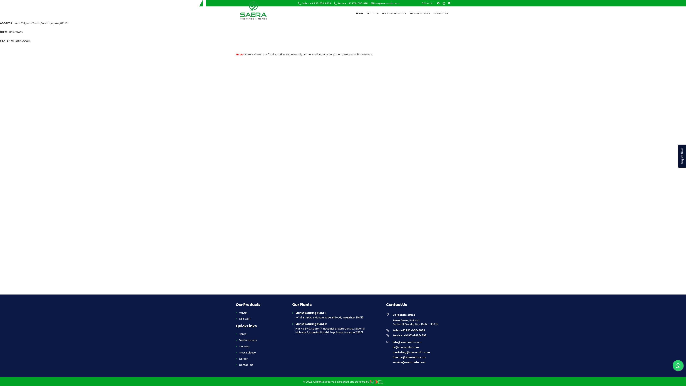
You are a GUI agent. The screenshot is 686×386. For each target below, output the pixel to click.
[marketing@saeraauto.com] (389, 352)
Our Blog (244, 346)
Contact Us (246, 365)
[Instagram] (444, 3)
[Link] (253, 10)
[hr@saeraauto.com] (389, 347)
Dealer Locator (248, 340)
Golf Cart (244, 319)
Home (243, 334)
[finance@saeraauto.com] (389, 357)
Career (243, 359)
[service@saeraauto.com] (389, 362)
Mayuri (243, 313)
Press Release (247, 352)
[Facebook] (438, 3)
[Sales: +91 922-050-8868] (389, 330)
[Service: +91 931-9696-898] (389, 335)
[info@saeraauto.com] (389, 342)
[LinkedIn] (449, 3)
